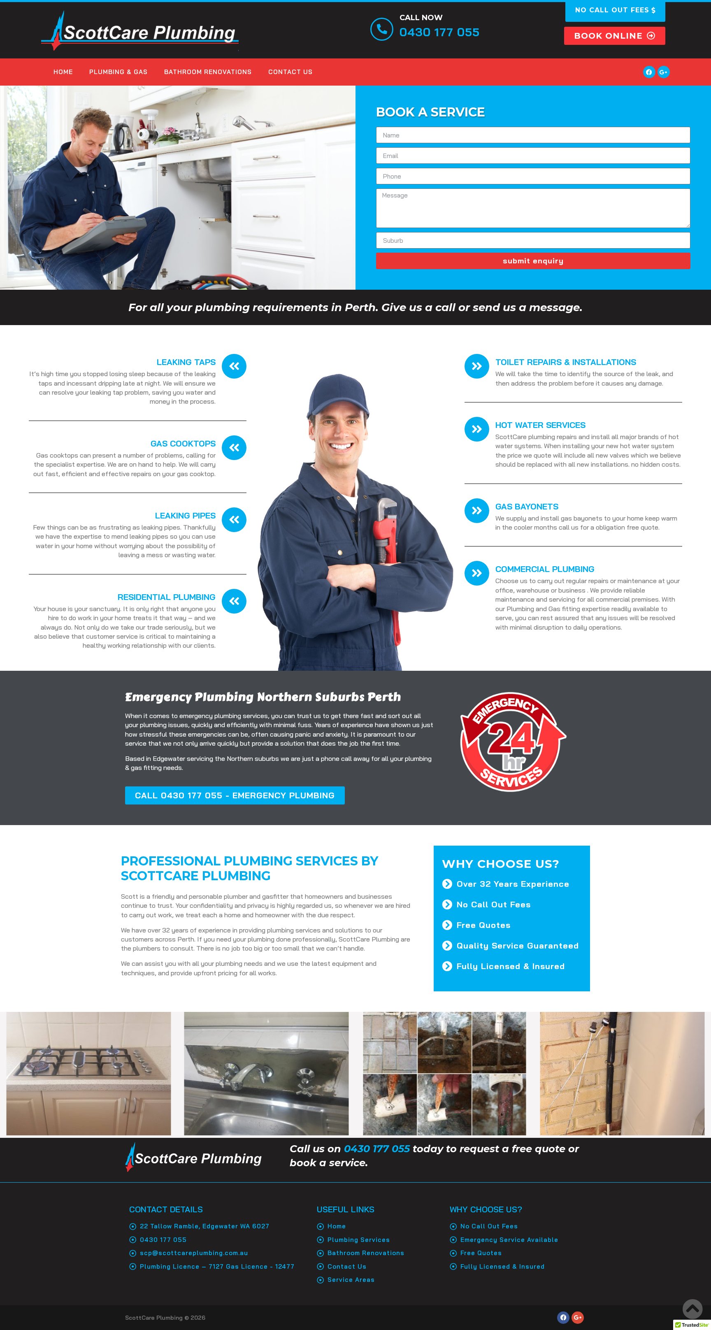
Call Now (421, 17)
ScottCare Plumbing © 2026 (165, 1317)
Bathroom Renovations (208, 72)
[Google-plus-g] (664, 72)
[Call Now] (381, 29)
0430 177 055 (377, 1149)
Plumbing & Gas (118, 72)
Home (63, 72)
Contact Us (290, 72)
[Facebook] (649, 72)
